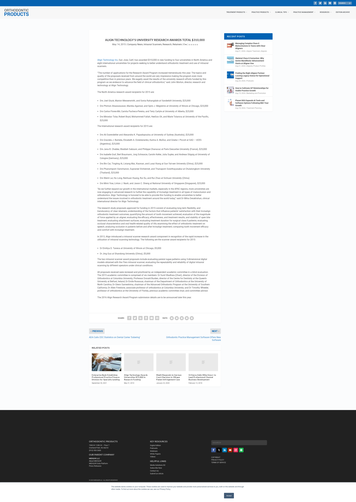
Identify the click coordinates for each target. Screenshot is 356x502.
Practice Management (303, 12)
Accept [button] (229, 495)
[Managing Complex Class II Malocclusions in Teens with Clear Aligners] (230, 45)
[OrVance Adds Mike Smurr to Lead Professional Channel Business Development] (203, 362)
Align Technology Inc (107, 60)
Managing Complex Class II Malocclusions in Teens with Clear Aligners (250, 45)
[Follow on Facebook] (213, 450)
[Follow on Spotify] (241, 450)
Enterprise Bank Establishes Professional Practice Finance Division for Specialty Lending (106, 377)
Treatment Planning (254, 108)
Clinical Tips (281, 12)
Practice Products (260, 12)
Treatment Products (235, 12)
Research (167, 44)
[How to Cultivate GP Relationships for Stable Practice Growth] (230, 89)
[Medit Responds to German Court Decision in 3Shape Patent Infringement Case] (171, 362)
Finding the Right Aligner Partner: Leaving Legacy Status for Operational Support (252, 75)
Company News (135, 44)
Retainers (177, 44)
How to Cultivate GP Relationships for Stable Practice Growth (252, 89)
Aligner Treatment (253, 51)
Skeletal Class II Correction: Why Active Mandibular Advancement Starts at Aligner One (249, 60)
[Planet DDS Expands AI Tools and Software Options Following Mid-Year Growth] (230, 102)
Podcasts (250, 81)
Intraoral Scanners (153, 44)
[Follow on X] (219, 450)
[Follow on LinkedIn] (224, 450)
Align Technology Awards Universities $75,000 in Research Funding (136, 377)
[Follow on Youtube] (230, 450)
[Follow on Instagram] (235, 450)
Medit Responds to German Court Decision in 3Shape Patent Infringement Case (168, 377)
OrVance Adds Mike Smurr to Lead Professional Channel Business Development (202, 377)
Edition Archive (343, 12)
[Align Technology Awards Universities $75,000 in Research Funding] (139, 362)
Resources (324, 12)
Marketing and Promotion (256, 93)
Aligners (264, 51)
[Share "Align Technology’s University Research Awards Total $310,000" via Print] (157, 318)
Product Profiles (259, 66)
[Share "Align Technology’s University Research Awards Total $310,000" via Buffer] (146, 318)
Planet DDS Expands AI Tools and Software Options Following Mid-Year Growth (252, 103)
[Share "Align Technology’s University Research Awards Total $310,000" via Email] (151, 318)
